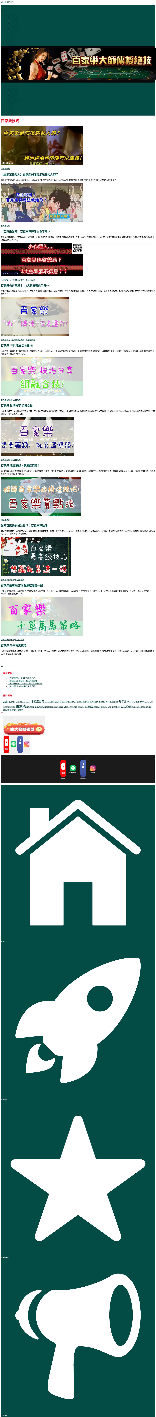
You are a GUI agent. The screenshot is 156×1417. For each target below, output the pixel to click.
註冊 (65, 707)
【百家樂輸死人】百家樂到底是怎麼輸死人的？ (29, 174)
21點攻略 (19, 702)
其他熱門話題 (10, 45)
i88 (29, 702)
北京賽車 (59, 702)
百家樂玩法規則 (17, 280)
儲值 (53, 702)
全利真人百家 (15, 31)
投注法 (133, 702)
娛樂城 (86, 702)
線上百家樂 (30, 280)
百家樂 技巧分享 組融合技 (17, 405)
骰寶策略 (20, 710)
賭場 (75, 707)
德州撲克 (94, 702)
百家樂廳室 (30, 707)
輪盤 (91, 706)
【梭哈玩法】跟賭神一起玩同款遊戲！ (23, 681)
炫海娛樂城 (12, 707)
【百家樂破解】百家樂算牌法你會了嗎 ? (25, 231)
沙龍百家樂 (14, 23)
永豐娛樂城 (147, 702)
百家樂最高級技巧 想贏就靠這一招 (22, 585)
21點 (5, 701)
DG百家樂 (14, 18)
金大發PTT (116, 707)
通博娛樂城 (104, 707)
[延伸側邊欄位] (2, 666)
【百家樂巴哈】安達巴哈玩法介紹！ (22, 678)
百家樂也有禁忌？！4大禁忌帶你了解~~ (25, 285)
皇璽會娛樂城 (56, 707)
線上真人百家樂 (11, 15)
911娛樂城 (25, 702)
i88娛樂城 (37, 701)
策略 (61, 707)
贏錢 (87, 707)
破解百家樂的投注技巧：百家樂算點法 (24, 525)
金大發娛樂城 (127, 706)
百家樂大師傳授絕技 (9, 6)
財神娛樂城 (70, 707)
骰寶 (7, 710)
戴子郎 (123, 701)
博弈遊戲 (9, 42)
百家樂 (21, 706)
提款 (137, 702)
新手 (141, 702)
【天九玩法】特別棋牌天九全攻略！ (22, 686)
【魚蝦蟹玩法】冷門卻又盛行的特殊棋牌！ (25, 684)
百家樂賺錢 (10, 34)
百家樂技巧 (10, 40)
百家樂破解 (10, 37)
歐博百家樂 (14, 20)
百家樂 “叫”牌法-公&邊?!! (17, 345)
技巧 (128, 702)
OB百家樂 (14, 29)
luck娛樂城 (48, 702)
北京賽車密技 (69, 702)
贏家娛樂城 (81, 707)
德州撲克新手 (114, 702)
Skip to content (7, 2)
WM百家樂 (14, 26)
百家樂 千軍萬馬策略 (13, 645)
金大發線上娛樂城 (139, 707)
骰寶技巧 (13, 710)
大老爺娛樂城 (78, 702)
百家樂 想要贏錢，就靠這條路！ (20, 465)
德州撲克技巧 (104, 702)
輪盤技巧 (97, 707)
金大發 (109, 707)
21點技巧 (12, 702)
